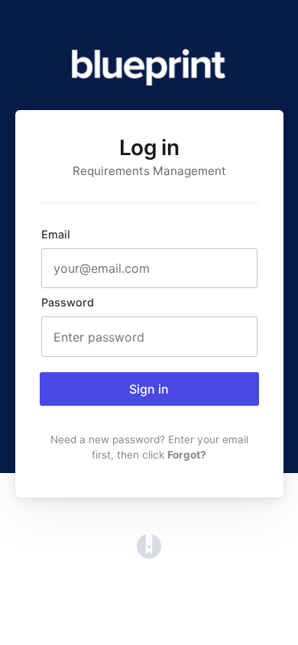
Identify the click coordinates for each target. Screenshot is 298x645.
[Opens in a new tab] (149, 554)
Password (67, 302)
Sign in (149, 389)
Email (55, 234)
